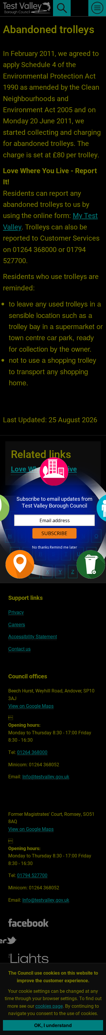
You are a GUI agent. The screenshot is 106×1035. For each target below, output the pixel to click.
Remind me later (63, 547)
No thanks (40, 547)
